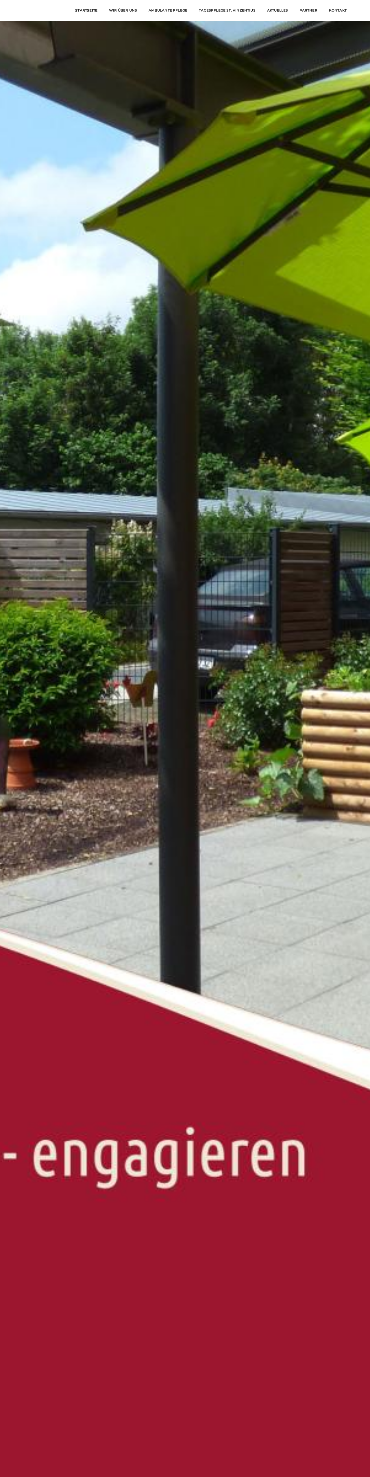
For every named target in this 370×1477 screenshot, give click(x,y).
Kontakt (338, 10)
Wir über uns (123, 10)
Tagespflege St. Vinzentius (227, 10)
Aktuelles (277, 10)
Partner (308, 10)
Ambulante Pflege (168, 10)
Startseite (86, 10)
